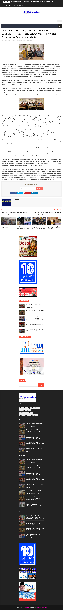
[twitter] (6, 5)
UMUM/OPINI (34, 415)
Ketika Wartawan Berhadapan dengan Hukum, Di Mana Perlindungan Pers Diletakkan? (34, 318)
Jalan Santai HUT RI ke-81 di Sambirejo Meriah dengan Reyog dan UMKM (35, 324)
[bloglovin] (12, 5)
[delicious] (25, 5)
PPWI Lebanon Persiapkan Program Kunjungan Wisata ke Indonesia (53, 227)
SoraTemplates (25, 607)
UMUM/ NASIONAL (24, 415)
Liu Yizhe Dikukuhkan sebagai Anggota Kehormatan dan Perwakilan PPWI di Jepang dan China (39, 228)
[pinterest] (9, 5)
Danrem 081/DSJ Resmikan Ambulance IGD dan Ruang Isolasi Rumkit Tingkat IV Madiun (35, 517)
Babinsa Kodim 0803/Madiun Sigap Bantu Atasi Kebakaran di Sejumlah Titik (31, 1)
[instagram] (23, 5)
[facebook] (4, 5)
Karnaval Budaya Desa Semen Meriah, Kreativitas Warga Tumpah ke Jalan (34, 306)
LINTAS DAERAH (35, 407)
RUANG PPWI (30, 40)
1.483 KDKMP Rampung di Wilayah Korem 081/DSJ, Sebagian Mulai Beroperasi (33, 504)
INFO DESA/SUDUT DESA (25, 412)
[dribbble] (15, 5)
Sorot (28, 410)
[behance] (20, 5)
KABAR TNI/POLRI (24, 407)
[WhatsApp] (28, 5)
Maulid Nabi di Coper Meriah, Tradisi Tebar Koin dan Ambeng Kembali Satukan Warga (34, 492)
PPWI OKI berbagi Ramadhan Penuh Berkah (8, 227)
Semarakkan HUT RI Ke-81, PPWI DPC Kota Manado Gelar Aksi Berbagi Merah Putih (35, 331)
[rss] (17, 5)
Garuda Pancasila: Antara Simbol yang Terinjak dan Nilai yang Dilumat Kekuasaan (35, 498)
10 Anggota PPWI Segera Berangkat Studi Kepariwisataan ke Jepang (23, 227)
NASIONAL (22, 410)
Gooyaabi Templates (42, 607)
